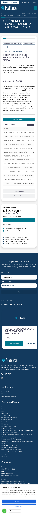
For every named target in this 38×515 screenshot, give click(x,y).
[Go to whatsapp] (4, 511)
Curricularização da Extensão (11, 450)
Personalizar (19, 506)
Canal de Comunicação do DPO (11, 452)
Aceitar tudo (19, 501)
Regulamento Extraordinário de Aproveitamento (17, 430)
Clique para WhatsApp (30, 2)
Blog (3, 411)
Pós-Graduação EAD (19, 13)
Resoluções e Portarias (9, 432)
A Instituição (5, 415)
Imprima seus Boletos (8, 396)
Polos (3, 409)
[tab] (19, 120)
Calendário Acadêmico (9, 417)
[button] (30, 125)
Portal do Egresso (7, 422)
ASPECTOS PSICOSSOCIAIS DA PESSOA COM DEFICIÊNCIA (19, 331)
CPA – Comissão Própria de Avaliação (14, 437)
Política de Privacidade (9, 447)
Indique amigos (10, 2)
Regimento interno (7, 428)
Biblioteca (4, 394)
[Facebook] (6, 374)
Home (3, 13)
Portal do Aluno (6, 392)
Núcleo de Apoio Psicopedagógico (12, 439)
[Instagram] (2, 374)
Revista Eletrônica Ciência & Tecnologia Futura (16, 435)
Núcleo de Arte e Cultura (9, 445)
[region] (19, 499)
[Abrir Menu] (35, 8)
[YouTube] (9, 374)
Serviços (4, 454)
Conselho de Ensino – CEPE (10, 420)
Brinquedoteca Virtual (8, 426)
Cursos (9, 13)
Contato (4, 456)
